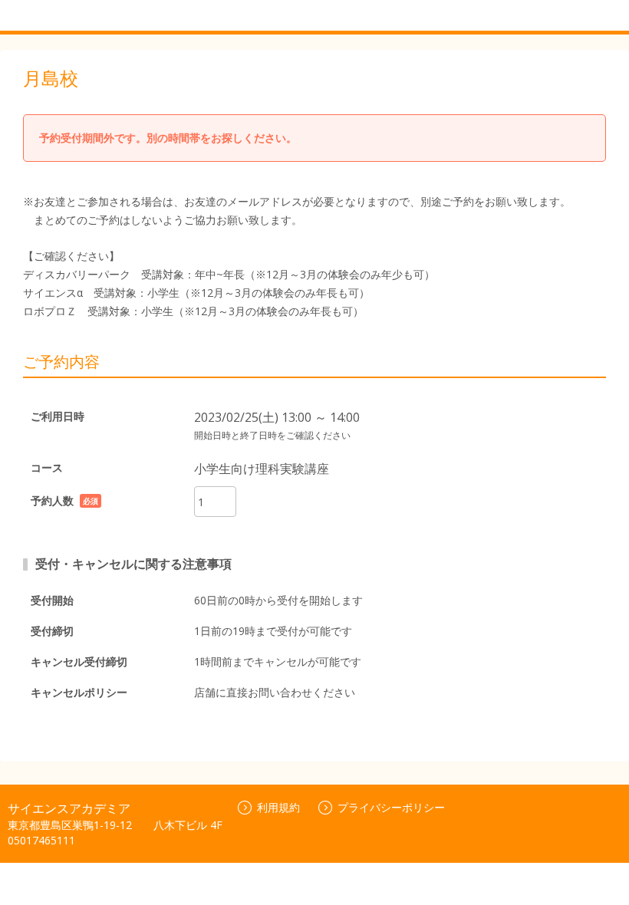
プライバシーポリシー (391, 807)
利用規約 (278, 807)
